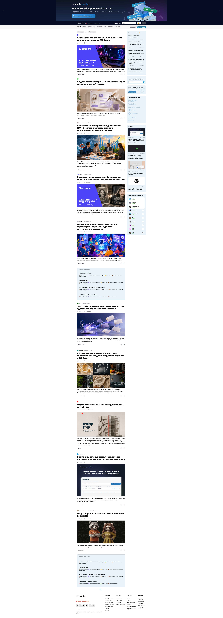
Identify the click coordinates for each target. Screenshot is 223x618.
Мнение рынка (87, 28)
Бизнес (115, 26)
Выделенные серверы (131, 606)
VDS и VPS (129, 600)
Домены (128, 604)
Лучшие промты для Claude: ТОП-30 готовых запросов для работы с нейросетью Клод (135, 70)
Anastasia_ (134, 202)
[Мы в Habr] (87, 605)
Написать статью (141, 27)
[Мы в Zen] (93, 605)
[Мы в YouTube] (83, 605)
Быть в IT (93, 28)
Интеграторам (119, 600)
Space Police (134, 209)
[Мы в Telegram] (77, 605)
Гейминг (119, 26)
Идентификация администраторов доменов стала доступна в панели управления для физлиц (136, 141)
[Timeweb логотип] (89, 596)
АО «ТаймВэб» (82, 609)
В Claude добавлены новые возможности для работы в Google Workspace (136, 173)
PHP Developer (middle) (85, 273)
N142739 (77, 612)
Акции (106, 612)
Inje (132, 217)
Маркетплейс (97, 23)
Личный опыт (80, 28)
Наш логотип (118, 602)
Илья (133, 224)
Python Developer (83, 280)
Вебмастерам (119, 598)
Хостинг (128, 598)
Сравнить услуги (108, 600)
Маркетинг (110, 26)
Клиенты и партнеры (109, 604)
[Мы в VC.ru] (90, 605)
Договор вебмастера (120, 604)
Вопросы (90, 23)
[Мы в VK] (80, 605)
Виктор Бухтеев (135, 213)
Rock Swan (134, 221)
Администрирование (97, 26)
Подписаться (132, 92)
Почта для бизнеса (131, 602)
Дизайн (105, 26)
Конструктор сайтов (109, 598)
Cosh (133, 228)
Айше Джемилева (135, 206)
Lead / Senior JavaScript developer (88, 294)
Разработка (89, 26)
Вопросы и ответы (109, 606)
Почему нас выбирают (109, 602)
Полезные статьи (141, 605)
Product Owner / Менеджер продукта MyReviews (92, 287)
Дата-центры (140, 603)
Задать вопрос (133, 27)
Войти (144, 23)
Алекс (133, 232)
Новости (84, 26)
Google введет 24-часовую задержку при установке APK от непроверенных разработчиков (135, 157)
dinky (133, 198)
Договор (107, 608)
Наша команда (141, 601)
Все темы (79, 26)
